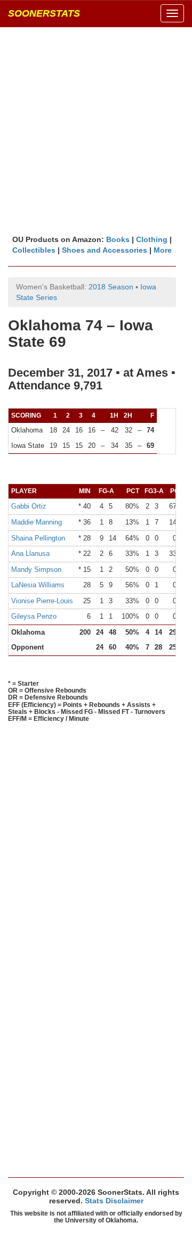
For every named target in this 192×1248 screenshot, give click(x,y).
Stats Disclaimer (114, 1200)
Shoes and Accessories (104, 250)
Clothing (151, 239)
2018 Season (111, 286)
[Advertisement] (96, 130)
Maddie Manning (36, 522)
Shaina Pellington (38, 538)
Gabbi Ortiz (28, 506)
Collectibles (33, 250)
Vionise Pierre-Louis (42, 601)
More (163, 250)
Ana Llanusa (30, 554)
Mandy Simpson (36, 569)
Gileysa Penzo (34, 616)
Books (118, 239)
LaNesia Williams (38, 585)
